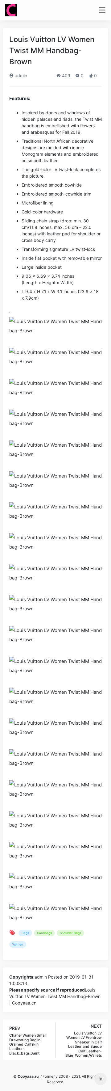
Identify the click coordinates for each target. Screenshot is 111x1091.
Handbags (44, 933)
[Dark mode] (100, 1079)
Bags (25, 933)
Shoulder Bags (70, 933)
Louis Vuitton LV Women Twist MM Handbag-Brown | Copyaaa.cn (55, 996)
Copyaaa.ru (28, 1076)
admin (20, 75)
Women (17, 944)
